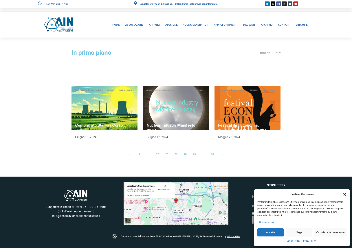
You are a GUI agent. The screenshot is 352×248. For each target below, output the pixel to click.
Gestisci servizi (266, 222)
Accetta (270, 232)
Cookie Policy (293, 241)
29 (194, 154)
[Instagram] (284, 3)
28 (185, 154)
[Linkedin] (267, 3)
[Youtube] (295, 3)
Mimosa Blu (233, 236)
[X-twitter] (273, 3)
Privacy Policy (309, 241)
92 (212, 154)
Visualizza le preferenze (330, 232)
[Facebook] (278, 3)
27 (176, 154)
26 (166, 154)
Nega (299, 232)
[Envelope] (290, 3)
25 (157, 154)
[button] (344, 194)
